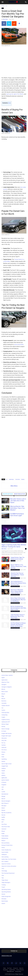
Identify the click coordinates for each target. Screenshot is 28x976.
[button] (2, 2)
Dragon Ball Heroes (7, 733)
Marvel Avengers (6, 801)
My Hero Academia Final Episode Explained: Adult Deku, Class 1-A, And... (18, 608)
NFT (3, 822)
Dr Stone (4, 731)
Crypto (3, 717)
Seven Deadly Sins (6, 850)
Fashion (4, 745)
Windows (4, 898)
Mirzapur (4, 805)
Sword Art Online (6, 864)
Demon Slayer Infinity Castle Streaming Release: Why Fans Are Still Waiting (18, 600)
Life (2, 789)
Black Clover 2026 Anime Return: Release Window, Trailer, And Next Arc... (17, 591)
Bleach (3, 694)
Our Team (9, 968)
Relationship (5, 838)
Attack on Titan (5, 682)
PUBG (3, 833)
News (3, 819)
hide (9, 103)
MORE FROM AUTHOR (19, 494)
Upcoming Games (6, 889)
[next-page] (5, 521)
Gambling (4, 759)
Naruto (3, 815)
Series (3, 847)
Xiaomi (3, 903)
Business (4, 701)
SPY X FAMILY (5, 861)
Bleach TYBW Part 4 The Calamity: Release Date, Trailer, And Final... (18, 566)
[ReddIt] (14, 23)
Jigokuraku (4, 777)
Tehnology (13, 560)
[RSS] (20, 963)
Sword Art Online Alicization (9, 866)
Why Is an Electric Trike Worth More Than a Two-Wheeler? (17, 508)
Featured (4, 747)
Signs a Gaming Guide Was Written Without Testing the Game (14, 546)
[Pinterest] (11, 963)
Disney (3, 726)
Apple (3, 677)
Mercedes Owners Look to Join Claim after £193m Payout (18, 500)
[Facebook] (4, 23)
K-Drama (4, 782)
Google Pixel (5, 766)
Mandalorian (5, 794)
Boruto (3, 698)
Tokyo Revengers (6, 882)
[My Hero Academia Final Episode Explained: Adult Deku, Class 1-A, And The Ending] (5, 608)
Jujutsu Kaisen (5, 780)
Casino (3, 710)
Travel (3, 887)
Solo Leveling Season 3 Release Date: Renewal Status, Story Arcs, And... (18, 583)
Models (22, 479)
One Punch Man (6, 826)
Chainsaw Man (5, 712)
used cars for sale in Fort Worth (14, 94)
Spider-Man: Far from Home (9, 859)
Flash (3, 754)
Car (6, 5)
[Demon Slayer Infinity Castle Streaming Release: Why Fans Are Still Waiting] (5, 600)
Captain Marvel (5, 705)
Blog (3, 696)
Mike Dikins (5, 19)
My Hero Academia (6, 812)
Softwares (4, 854)
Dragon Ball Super (6, 736)
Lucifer (3, 791)
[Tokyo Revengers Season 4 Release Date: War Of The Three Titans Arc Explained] (5, 616)
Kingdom (4, 784)
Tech (3, 868)
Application (4, 680)
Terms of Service (20, 969)
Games (3, 761)
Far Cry (3, 742)
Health (3, 770)
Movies (3, 810)
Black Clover (5, 691)
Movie (3, 808)
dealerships (11, 479)
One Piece (4, 824)
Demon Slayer (5, 724)
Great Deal (17, 479)
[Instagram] (7, 963)
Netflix (3, 817)
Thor (3, 875)
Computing (4, 715)
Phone (3, 831)
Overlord (4, 829)
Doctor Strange (5, 729)
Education (4, 738)
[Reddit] (16, 963)
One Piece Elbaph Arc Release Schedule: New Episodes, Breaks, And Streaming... (18, 624)
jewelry (3, 775)
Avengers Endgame (7, 687)
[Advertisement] (14, 62)
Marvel (3, 798)
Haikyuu (4, 768)
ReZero (3, 840)
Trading (4, 885)
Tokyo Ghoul (5, 880)
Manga (3, 796)
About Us (21, 968)
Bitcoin (3, 689)
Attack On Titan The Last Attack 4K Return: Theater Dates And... (17, 575)
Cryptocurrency (6, 719)
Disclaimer (5, 969)
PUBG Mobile (5, 836)
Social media (5, 852)
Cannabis (4, 703)
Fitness (3, 752)
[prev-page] (3, 521)
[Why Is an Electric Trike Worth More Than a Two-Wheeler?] (5, 508)
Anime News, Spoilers (6, 542)
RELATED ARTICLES (8, 494)
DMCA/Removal (10, 971)
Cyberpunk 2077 (6, 722)
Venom (3, 894)
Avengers (4, 684)
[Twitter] (9, 23)
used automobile (18, 344)
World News (5, 901)
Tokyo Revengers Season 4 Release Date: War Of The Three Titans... (17, 616)
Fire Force (4, 749)
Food (3, 756)
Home (3, 5)
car (6, 479)
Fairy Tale (4, 740)
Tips (3, 878)
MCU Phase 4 (5, 803)
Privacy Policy (18, 971)
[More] (19, 23)
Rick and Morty (5, 843)
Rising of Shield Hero (7, 845)
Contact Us (15, 968)
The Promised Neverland (8, 873)
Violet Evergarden (6, 896)
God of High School (6, 763)
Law (3, 787)
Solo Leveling (5, 857)
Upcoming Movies (6, 891)
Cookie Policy (12, 969)
